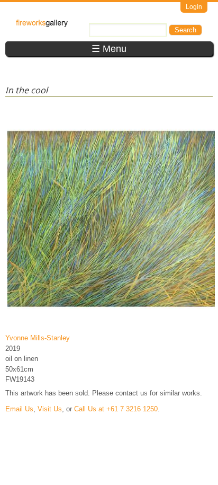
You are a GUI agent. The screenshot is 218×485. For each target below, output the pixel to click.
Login (194, 7)
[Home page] (42, 25)
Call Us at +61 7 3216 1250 (116, 409)
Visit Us (50, 409)
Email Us (19, 409)
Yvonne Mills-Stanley (37, 338)
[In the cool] (111, 323)
